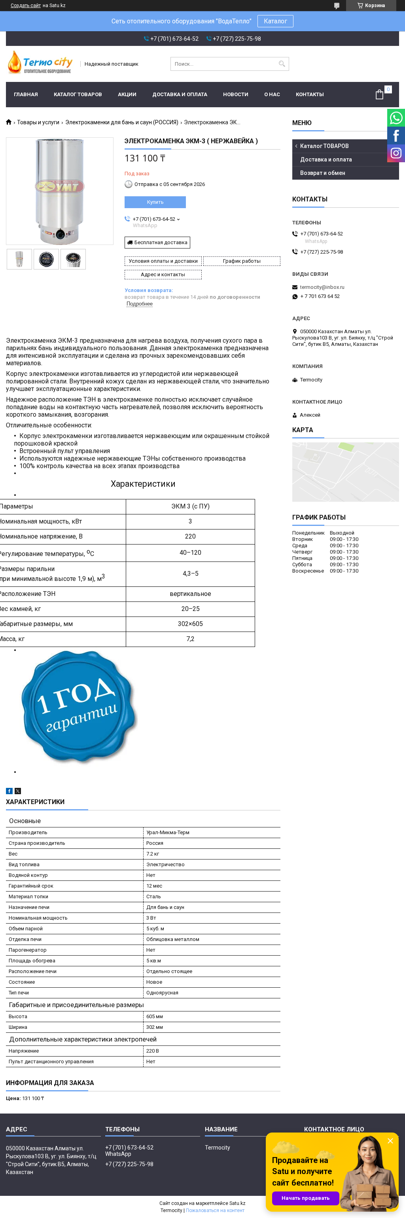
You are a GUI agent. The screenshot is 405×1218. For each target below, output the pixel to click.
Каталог (275, 21)
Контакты (310, 94)
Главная (26, 94)
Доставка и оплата (179, 94)
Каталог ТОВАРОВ (78, 94)
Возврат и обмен (322, 173)
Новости (235, 94)
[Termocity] (40, 64)
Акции (127, 94)
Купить (155, 202)
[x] (18, 792)
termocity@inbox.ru (322, 287)
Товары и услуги (38, 122)
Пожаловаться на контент (215, 1210)
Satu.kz (237, 1203)
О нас (272, 94)
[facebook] (9, 792)
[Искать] (282, 64)
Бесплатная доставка (160, 242)
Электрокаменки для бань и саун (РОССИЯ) (121, 122)
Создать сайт (26, 5)
